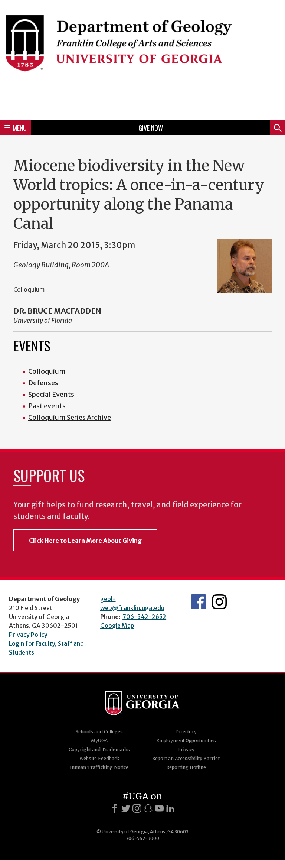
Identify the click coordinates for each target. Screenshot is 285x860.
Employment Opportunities (186, 740)
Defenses (43, 383)
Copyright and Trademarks (99, 749)
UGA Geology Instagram (219, 601)
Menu (20, 128)
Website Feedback (99, 758)
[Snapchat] (148, 808)
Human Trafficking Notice (99, 767)
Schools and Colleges (99, 731)
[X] (125, 808)
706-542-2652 (144, 616)
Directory (186, 731)
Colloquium (47, 371)
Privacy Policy (28, 634)
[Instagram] (136, 808)
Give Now (150, 128)
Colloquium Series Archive (69, 417)
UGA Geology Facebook (198, 601)
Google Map (117, 625)
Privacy (185, 749)
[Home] (142, 59)
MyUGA (99, 740)
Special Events (51, 394)
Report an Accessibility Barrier (186, 758)
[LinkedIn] (170, 808)
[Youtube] (159, 808)
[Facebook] (114, 808)
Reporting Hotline (186, 767)
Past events (47, 406)
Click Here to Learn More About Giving (85, 540)
